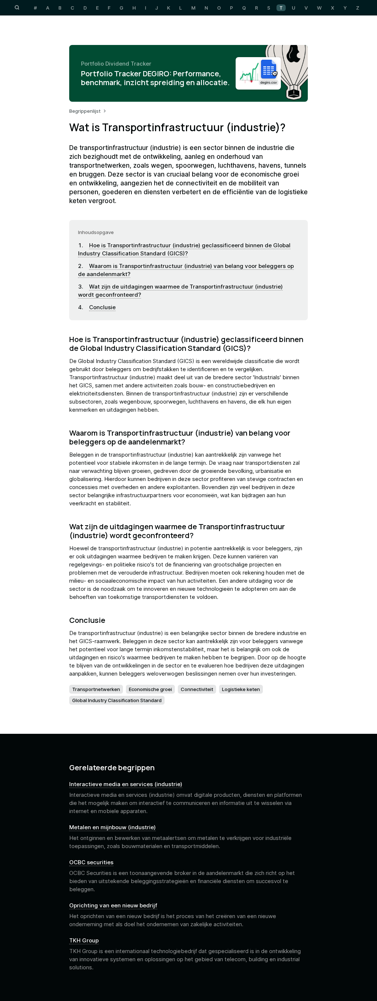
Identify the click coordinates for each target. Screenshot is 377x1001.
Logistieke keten (241, 689)
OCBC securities (91, 862)
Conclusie (102, 307)
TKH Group (84, 940)
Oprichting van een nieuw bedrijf (113, 905)
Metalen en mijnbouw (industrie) (112, 827)
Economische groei (150, 689)
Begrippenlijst (85, 111)
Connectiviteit (197, 689)
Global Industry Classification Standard (117, 700)
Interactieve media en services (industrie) (125, 784)
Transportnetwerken (96, 689)
